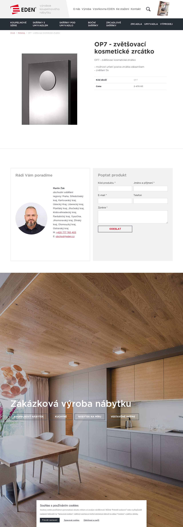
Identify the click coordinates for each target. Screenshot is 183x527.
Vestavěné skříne (123, 417)
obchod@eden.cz (65, 236)
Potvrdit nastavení (49, 520)
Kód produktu (107, 183)
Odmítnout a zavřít (91, 520)
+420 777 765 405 (66, 232)
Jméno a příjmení (144, 183)
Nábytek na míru (89, 417)
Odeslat (115, 229)
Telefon (138, 195)
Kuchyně (61, 417)
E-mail (102, 195)
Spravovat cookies (71, 520)
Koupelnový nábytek (29, 417)
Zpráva (103, 207)
